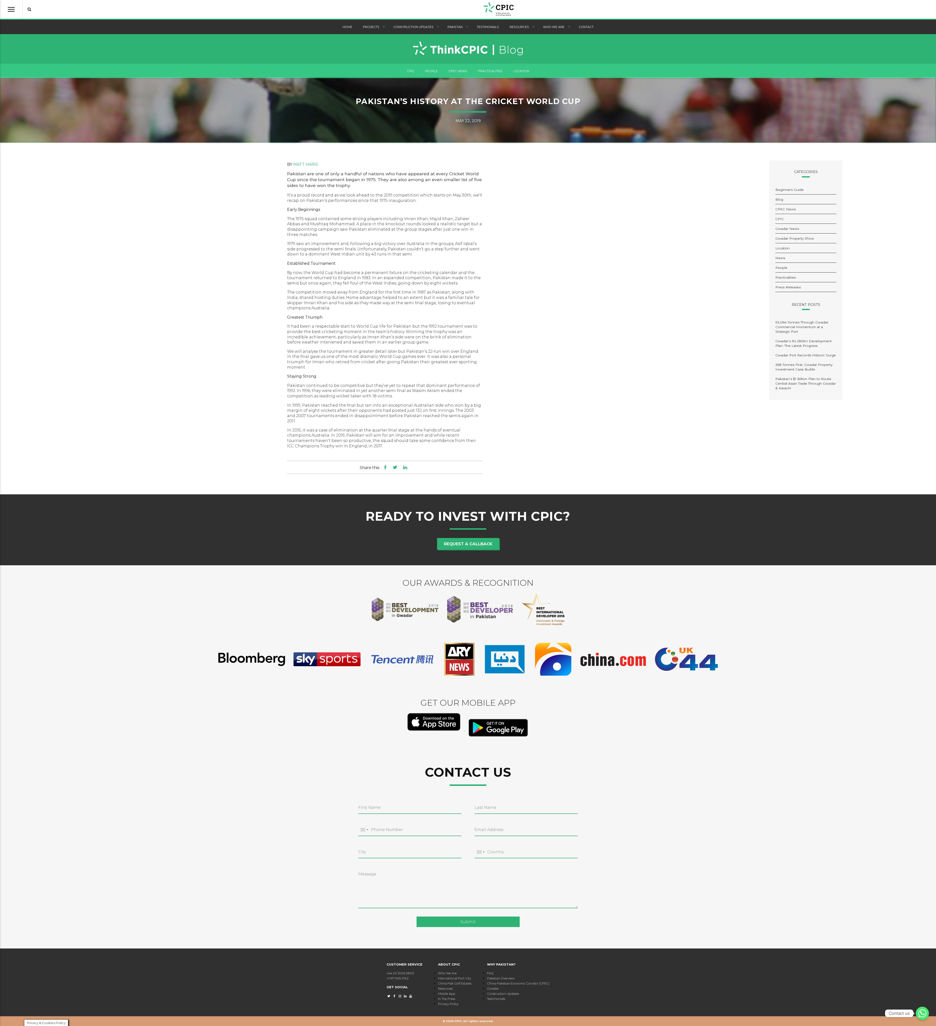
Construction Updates (413, 27)
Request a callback (468, 543)
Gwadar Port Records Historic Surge (805, 355)
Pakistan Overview (501, 978)
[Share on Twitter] (395, 467)
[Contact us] (922, 1013)
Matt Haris (305, 164)
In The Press (446, 999)
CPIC (410, 71)
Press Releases (788, 287)
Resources (519, 27)
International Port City (454, 978)
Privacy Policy (448, 1004)
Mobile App (446, 994)
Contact (586, 27)
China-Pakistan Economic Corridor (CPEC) (518, 983)
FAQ (490, 973)
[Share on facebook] (385, 467)
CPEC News (457, 71)
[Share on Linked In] (405, 467)
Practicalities (490, 71)
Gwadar (493, 988)
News (780, 258)
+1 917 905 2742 (398, 978)
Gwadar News (787, 229)
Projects (371, 27)
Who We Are (554, 27)
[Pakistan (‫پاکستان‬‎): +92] (364, 830)
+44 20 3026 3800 (400, 973)
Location (521, 71)
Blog (779, 199)
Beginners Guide (789, 190)
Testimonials (488, 27)
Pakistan (455, 27)
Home (347, 27)
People (431, 71)
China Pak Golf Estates (454, 983)
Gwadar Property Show (794, 238)
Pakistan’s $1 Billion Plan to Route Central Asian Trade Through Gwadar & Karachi (805, 383)
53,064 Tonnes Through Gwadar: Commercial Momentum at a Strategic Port (802, 326)
